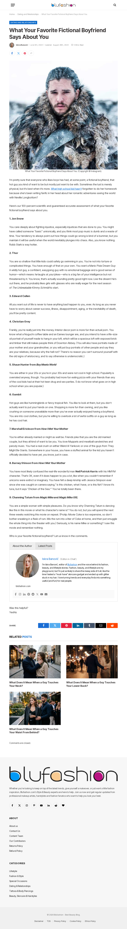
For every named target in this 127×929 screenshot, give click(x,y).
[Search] (114, 5)
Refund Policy (15, 851)
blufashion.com (23, 586)
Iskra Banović (22, 45)
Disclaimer (38, 921)
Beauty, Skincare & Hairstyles (23, 896)
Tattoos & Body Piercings (21, 891)
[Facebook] (15, 594)
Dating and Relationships (28, 14)
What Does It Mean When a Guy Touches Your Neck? (33, 684)
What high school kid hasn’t (66, 188)
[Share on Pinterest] (25, 53)
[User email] (46, 594)
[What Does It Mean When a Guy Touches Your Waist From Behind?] (35, 708)
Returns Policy (16, 846)
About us (13, 826)
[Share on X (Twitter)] (18, 53)
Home (12, 14)
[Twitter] (37, 594)
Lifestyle (13, 871)
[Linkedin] (24, 594)
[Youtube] (41, 594)
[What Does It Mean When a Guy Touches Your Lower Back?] (92, 661)
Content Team (16, 836)
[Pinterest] (28, 594)
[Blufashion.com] (63, 5)
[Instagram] (20, 594)
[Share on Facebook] (12, 53)
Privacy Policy (60, 921)
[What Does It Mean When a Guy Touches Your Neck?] (35, 661)
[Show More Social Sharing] (31, 53)
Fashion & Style (16, 876)
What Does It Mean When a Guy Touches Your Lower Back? (90, 684)
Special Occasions (18, 881)
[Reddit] (33, 594)
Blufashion (72, 564)
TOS (48, 921)
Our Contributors (17, 841)
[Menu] (13, 5)
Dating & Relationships (19, 886)
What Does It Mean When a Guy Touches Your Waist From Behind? (33, 730)
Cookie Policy (75, 921)
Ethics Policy (90, 921)
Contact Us (14, 831)
